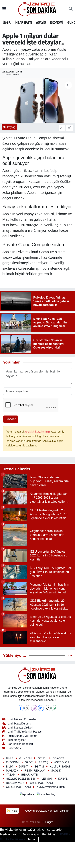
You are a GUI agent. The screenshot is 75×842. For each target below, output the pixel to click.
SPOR (29, 762)
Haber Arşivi (14, 748)
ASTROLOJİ (62, 762)
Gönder (11, 419)
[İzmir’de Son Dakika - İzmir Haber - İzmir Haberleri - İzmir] (37, 8)
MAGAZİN (12, 770)
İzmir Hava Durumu (19, 723)
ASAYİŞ (41, 23)
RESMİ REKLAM (34, 770)
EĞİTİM (39, 766)
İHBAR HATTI (23, 23)
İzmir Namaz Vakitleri (20, 727)
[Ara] (71, 9)
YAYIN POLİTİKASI (41, 782)
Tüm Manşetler (16, 739)
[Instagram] (34, 708)
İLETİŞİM (46, 778)
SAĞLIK (56, 770)
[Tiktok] (48, 708)
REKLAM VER (15, 782)
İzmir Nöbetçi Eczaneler (21, 719)
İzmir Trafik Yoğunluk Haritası (24, 731)
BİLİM (9, 766)
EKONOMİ (56, 23)
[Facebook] (21, 708)
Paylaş (11, 127)
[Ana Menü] (4, 9)
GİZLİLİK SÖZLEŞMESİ (20, 778)
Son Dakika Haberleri (20, 743)
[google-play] (46, 795)
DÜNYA (23, 766)
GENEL (42, 758)
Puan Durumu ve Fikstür (22, 735)
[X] (27, 708)
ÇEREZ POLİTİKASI (18, 786)
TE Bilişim (47, 822)
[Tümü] (70, 655)
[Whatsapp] (54, 708)
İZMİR (6, 23)
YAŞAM (10, 774)
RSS (14, 810)
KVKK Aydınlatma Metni (51, 786)
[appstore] (27, 795)
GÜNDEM (25, 758)
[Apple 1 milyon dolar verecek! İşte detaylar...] (37, 100)
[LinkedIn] (41, 708)
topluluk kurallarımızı (38, 431)
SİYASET (58, 758)
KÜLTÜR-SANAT (60, 766)
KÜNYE (63, 778)
